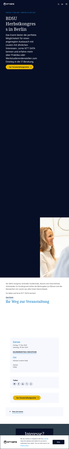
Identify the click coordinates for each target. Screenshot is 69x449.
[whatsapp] (31, 383)
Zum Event (9, 297)
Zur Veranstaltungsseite (19, 67)
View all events (17, 412)
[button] (59, 4)
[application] (34, 442)
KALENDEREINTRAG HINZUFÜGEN (25, 352)
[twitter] (26, 383)
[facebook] (18, 383)
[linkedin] (22, 383)
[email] (14, 383)
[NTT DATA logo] (7, 4)
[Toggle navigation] (67, 4)
